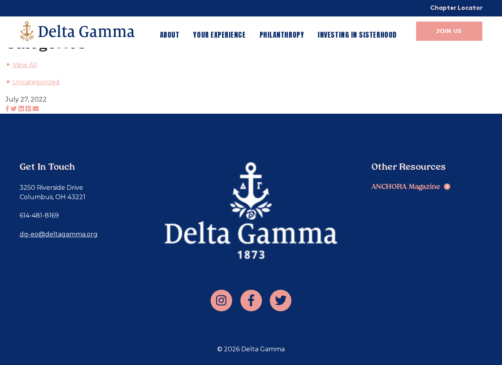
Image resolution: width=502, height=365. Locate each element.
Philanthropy (282, 34)
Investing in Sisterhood (357, 34)
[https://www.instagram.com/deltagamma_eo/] (221, 300)
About (170, 34)
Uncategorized (36, 82)
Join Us (449, 31)
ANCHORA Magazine (405, 187)
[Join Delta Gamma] (77, 31)
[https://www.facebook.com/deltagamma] (251, 300)
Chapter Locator (456, 8)
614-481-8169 (39, 215)
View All (25, 65)
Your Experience (219, 34)
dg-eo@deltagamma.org (59, 234)
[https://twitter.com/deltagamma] (280, 300)
